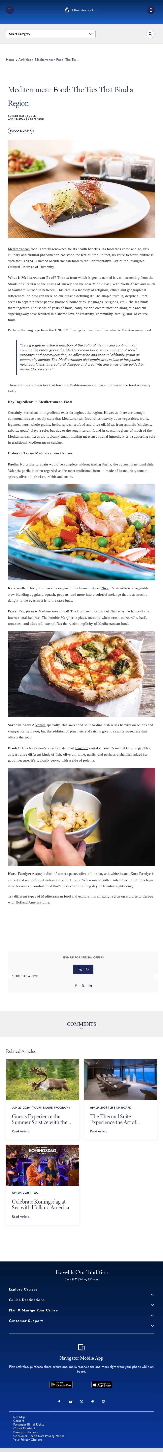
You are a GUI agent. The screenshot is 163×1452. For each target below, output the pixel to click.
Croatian (81, 748)
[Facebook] (76, 986)
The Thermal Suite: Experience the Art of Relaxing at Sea (113, 1119)
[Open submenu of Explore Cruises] (152, 1294)
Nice (104, 588)
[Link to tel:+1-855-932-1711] (151, 10)
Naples (115, 611)
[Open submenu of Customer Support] (152, 1325)
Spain (44, 464)
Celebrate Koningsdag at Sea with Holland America (40, 1204)
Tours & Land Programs (51, 1107)
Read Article (20, 1131)
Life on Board (120, 1107)
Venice (40, 725)
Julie (32, 116)
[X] (83, 986)
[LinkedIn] (90, 986)
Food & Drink (20, 130)
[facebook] (59, 1401)
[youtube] (70, 1401)
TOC (35, 1193)
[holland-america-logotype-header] (81, 9)
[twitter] (81, 1401)
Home (10, 60)
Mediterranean (19, 249)
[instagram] (103, 1401)
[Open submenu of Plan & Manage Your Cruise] (152, 1315)
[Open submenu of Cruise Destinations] (152, 1304)
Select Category (19, 34)
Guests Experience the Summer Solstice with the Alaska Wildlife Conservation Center (39, 1119)
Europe (148, 896)
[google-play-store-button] (61, 1383)
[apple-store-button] (101, 1383)
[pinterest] (92, 1401)
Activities (24, 60)
